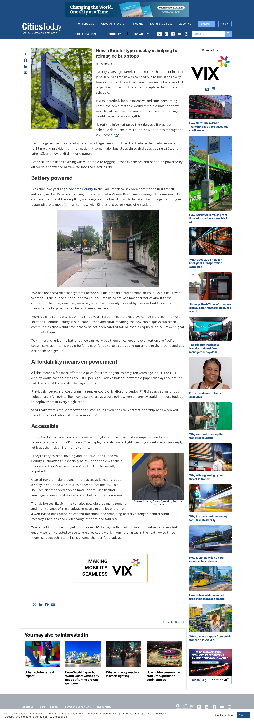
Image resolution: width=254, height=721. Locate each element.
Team (42, 706)
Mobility (115, 34)
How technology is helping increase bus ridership (206, 559)
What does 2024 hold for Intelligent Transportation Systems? (205, 263)
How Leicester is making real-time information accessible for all (209, 218)
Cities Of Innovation (113, 23)
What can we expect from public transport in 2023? (210, 638)
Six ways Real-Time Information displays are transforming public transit (210, 308)
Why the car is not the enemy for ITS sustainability (208, 518)
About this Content (173, 621)
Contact (55, 706)
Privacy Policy (103, 706)
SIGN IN (224, 23)
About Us (27, 706)
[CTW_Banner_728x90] (127, 16)
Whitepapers (86, 23)
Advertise (185, 23)
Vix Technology (107, 135)
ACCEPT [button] (243, 715)
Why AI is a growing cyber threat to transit (206, 477)
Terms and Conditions (78, 706)
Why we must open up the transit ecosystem (206, 436)
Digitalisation (85, 34)
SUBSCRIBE (206, 23)
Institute (138, 23)
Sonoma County (81, 189)
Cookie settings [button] (224, 715)
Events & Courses (161, 23)
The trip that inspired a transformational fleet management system (204, 348)
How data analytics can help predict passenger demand (207, 596)
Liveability (141, 34)
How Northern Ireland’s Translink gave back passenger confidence (209, 126)
